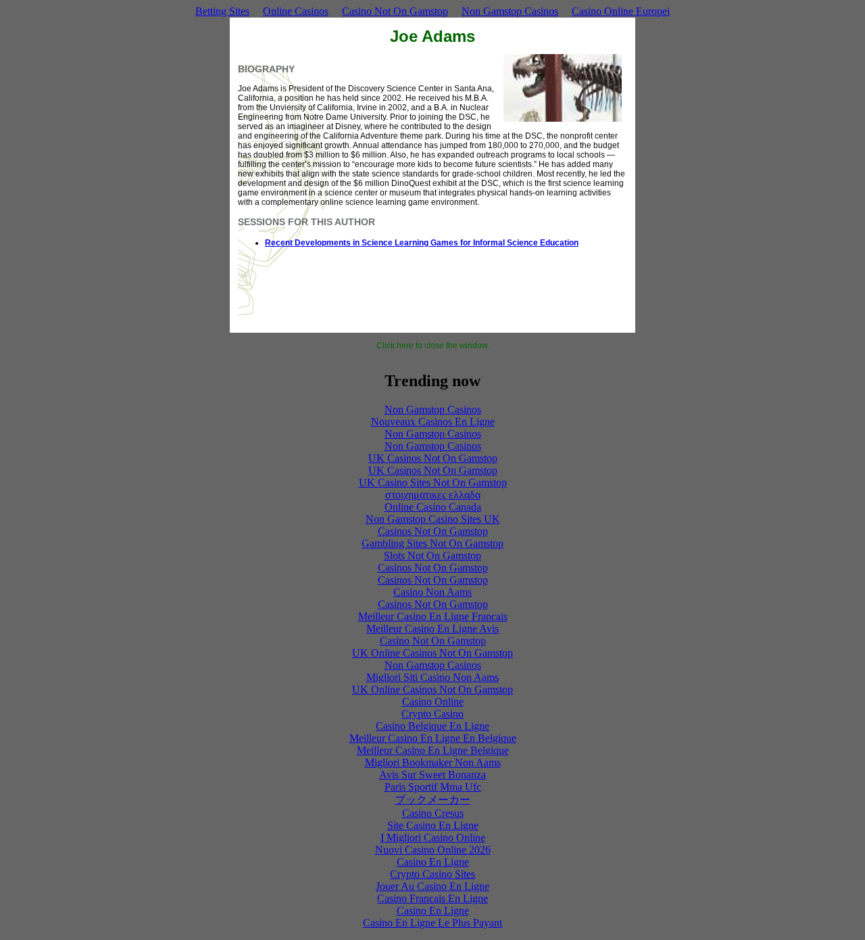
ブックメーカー (432, 799)
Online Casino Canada (433, 507)
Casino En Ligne (433, 862)
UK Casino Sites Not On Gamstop (433, 482)
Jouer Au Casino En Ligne (432, 886)
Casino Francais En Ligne (432, 898)
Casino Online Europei (621, 11)
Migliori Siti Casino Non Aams (432, 677)
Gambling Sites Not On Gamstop (432, 543)
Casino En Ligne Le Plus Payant (432, 923)
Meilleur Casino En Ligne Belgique (433, 750)
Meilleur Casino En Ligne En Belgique (432, 738)
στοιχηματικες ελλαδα (432, 494)
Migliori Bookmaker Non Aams (433, 762)
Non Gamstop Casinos (510, 11)
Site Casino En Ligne (432, 825)
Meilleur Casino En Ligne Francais (433, 616)
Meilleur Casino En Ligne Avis (432, 628)
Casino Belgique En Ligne (432, 726)
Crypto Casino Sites (432, 874)
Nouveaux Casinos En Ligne (433, 421)
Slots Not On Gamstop (432, 555)
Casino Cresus (433, 813)
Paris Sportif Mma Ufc (433, 787)
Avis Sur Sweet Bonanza (432, 774)
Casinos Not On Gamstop (433, 531)
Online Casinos (295, 11)
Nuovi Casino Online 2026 (433, 849)
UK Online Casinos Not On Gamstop (432, 653)
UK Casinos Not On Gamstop (432, 458)
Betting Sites (222, 11)
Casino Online (433, 701)
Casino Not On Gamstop (395, 11)
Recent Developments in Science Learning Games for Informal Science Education (421, 243)
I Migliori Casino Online (432, 837)
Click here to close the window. (432, 345)
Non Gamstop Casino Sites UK (433, 519)
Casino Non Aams (432, 592)
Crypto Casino (432, 714)
